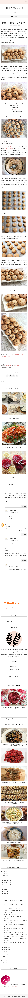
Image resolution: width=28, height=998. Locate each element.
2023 (4, 951)
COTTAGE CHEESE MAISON (14, 842)
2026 (4, 871)
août (5, 887)
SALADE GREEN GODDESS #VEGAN (13, 898)
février (6, 947)
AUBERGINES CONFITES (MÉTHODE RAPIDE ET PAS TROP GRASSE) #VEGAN (15, 745)
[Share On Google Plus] (17, 375)
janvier (6, 949)
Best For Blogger (21, 996)
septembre (7, 884)
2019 (4, 960)
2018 (4, 962)
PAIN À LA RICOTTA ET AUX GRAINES (14, 943)
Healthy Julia (14, 7)
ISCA (6, 524)
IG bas (12, 666)
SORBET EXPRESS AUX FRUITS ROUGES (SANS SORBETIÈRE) (14, 708)
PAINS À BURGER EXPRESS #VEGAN (13, 932)
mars (5, 945)
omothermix (8, 489)
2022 (4, 954)
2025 (4, 873)
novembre (6, 880)
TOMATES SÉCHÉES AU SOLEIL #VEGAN (15, 764)
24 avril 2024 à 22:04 (13, 512)
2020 (4, 958)
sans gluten (12, 673)
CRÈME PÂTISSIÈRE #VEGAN (12, 908)
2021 (4, 956)
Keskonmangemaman (13, 354)
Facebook (16, 365)
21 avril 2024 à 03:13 (9, 526)
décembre (6, 878)
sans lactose (13, 676)
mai (5, 893)
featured (14, 380)
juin (5, 891)
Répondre (24, 506)
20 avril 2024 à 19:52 (9, 491)
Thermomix (13, 147)
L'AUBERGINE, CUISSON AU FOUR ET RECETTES (15, 803)
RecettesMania (5, 608)
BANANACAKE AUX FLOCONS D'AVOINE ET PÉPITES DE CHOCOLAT (14, 861)
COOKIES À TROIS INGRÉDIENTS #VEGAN (15, 936)
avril (5, 896)
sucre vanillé (17, 109)
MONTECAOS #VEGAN (10, 914)
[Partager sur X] (10, 375)
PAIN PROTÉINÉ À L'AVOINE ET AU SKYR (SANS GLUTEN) (14, 783)
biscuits (8, 380)
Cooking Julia (12, 31)
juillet (5, 889)
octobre (6, 882)
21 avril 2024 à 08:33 (9, 550)
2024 (4, 876)
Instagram (8, 365)
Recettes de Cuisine (11, 986)
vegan (2, 381)
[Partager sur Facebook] (7, 375)
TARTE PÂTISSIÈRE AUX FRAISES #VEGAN (15, 934)
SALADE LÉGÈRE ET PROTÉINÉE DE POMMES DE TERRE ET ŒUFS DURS (14, 823)
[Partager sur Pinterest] (13, 375)
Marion (7, 548)
